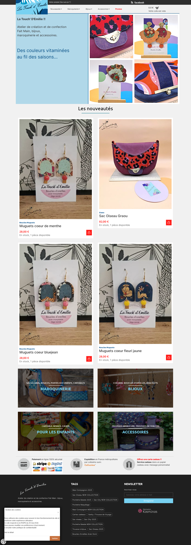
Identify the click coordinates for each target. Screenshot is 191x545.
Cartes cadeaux (79, 514)
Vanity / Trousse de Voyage (99, 514)
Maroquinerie (73, 9)
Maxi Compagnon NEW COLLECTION (87, 510)
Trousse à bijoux (79, 529)
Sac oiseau (77, 519)
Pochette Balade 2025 (81, 500)
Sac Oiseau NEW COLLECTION (85, 495)
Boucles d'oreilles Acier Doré (84, 534)
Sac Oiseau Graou (113, 216)
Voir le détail (9, 532)
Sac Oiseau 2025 (96, 529)
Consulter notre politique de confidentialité (20, 528)
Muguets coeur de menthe (40, 226)
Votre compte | (55, 2)
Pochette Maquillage (80, 505)
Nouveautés (55, 9)
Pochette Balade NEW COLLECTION (87, 524)
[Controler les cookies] (3, 541)
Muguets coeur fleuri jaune (120, 351)
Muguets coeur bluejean (38, 352)
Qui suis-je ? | (65, 2)
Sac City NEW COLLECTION (105, 500)
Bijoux (88, 9)
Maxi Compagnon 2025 (82, 490)
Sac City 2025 (90, 519)
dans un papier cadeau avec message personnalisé (153, 462)
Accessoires (103, 9)
